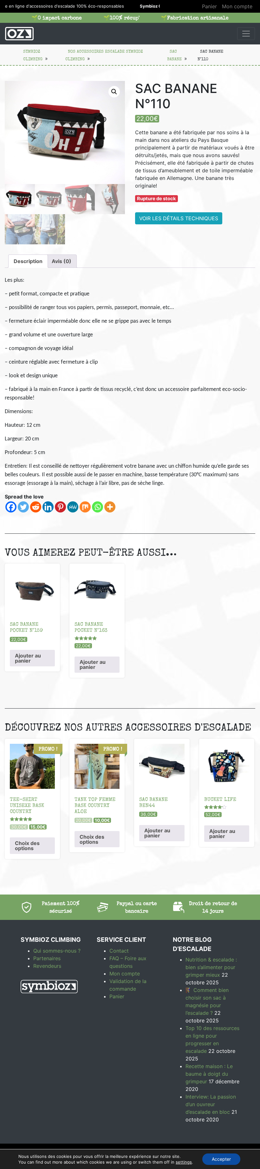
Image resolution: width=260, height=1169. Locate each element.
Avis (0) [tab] (61, 261)
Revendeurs (47, 966)
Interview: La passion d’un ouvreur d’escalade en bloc (210, 1104)
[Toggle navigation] (246, 33)
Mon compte (237, 6)
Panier (209, 6)
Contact (119, 951)
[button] (114, 91)
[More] (109, 506)
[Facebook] (10, 506)
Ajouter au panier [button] (28, 658)
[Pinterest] (60, 506)
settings (184, 1162)
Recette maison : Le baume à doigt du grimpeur (209, 1074)
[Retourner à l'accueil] (19, 33)
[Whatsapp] (97, 506)
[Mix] (85, 506)
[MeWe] (72, 506)
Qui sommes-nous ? (57, 951)
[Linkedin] (48, 506)
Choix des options (27, 845)
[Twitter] (23, 506)
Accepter (221, 1159)
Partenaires (47, 958)
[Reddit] (35, 506)
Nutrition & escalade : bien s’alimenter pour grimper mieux (211, 967)
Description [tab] (28, 261)
